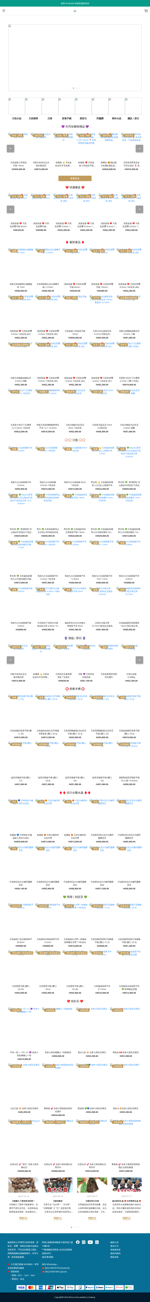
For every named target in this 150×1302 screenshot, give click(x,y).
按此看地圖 (47, 1257)
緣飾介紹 (114, 1242)
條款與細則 (115, 1253)
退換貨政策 (115, 1249)
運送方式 (114, 1246)
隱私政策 (114, 1257)
